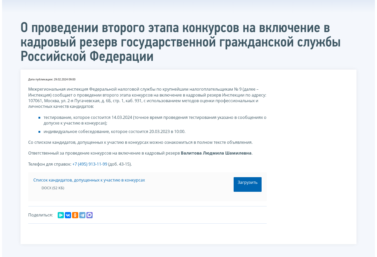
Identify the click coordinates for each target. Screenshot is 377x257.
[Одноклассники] (75, 215)
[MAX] (89, 215)
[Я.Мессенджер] (61, 215)
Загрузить (247, 182)
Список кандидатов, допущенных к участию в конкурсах (89, 180)
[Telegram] (82, 215)
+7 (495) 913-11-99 (89, 164)
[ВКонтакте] (68, 215)
